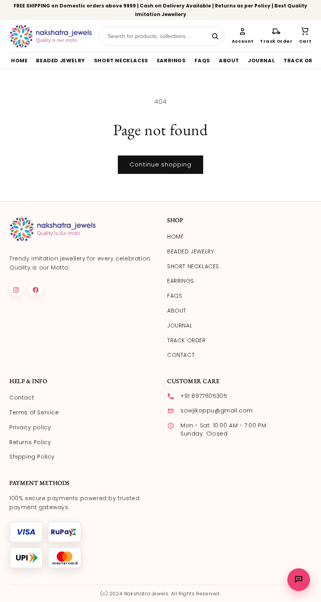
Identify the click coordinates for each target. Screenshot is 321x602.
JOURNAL (261, 60)
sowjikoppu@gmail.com (216, 410)
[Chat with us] (298, 579)
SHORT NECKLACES (121, 60)
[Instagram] (16, 289)
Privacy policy (30, 427)
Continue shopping (160, 164)
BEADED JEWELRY (60, 60)
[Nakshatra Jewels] (50, 36)
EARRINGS (171, 60)
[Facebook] (35, 289)
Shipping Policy (32, 457)
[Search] (215, 36)
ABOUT (229, 60)
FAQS (202, 60)
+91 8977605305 (203, 396)
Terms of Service (34, 412)
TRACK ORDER (186, 340)
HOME (19, 60)
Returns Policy (30, 442)
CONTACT (181, 355)
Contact (21, 397)
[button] (305, 36)
